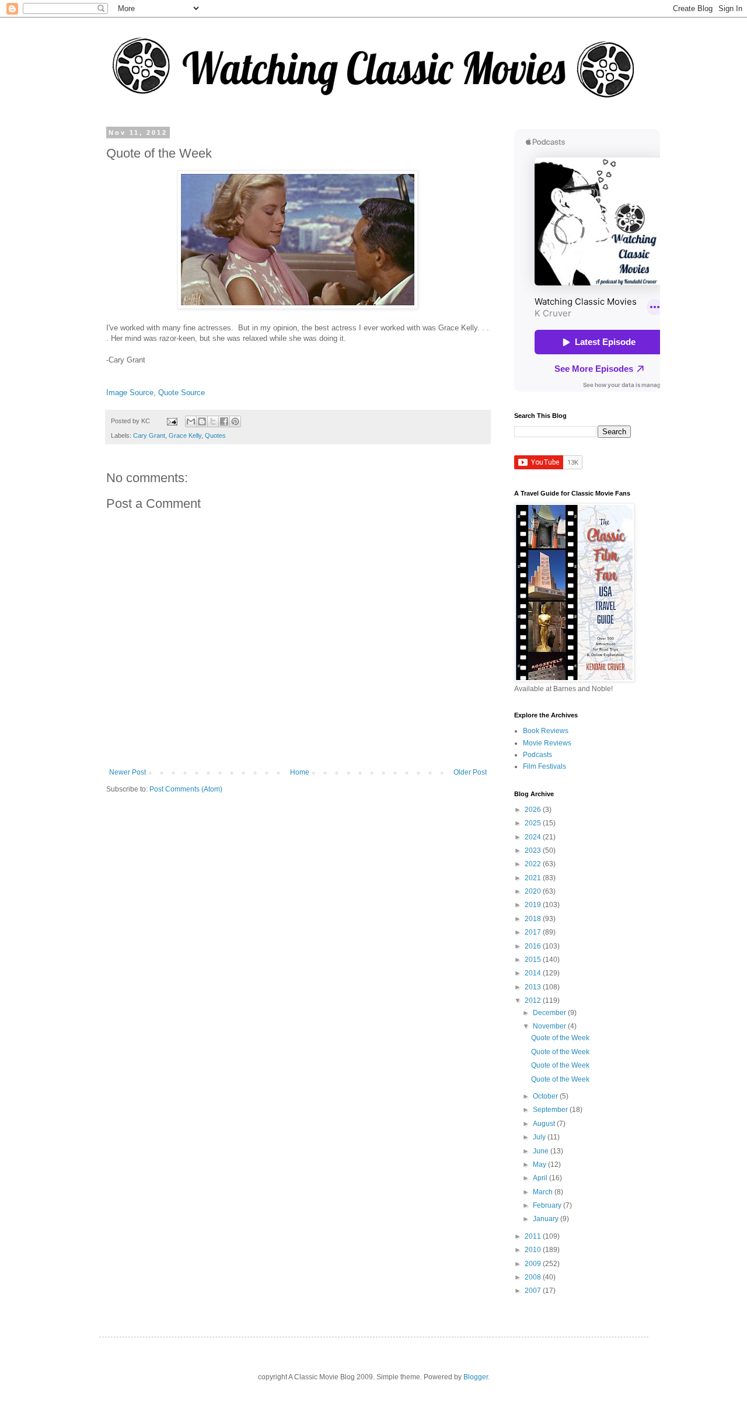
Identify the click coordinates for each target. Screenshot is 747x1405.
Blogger (475, 1377)
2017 (534, 932)
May (540, 1164)
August (545, 1124)
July (540, 1137)
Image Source (129, 392)
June (541, 1151)
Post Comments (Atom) (185, 789)
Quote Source (181, 392)
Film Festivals (544, 766)
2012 (534, 1000)
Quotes (215, 435)
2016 (534, 946)
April (541, 1178)
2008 (534, 1277)
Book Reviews (545, 731)
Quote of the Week (560, 1038)
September (551, 1110)
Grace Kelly (185, 435)
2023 (534, 850)
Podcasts (537, 755)
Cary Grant (149, 435)
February (548, 1205)
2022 (534, 864)
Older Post (470, 772)
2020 (534, 891)
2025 (534, 823)
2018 (534, 919)
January (546, 1219)
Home (299, 772)
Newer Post (127, 772)
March (543, 1192)
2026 (534, 810)
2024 (534, 837)
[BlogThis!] (202, 421)
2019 (534, 905)
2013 (534, 987)
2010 (534, 1250)
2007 (534, 1291)
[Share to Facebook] (224, 421)
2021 (534, 878)
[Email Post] (171, 420)
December (550, 1013)
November (550, 1026)
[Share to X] (213, 421)
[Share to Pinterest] (235, 421)
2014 (534, 973)
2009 (534, 1264)
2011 (534, 1236)
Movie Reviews (547, 743)
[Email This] (191, 421)
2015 (534, 960)
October (546, 1096)
